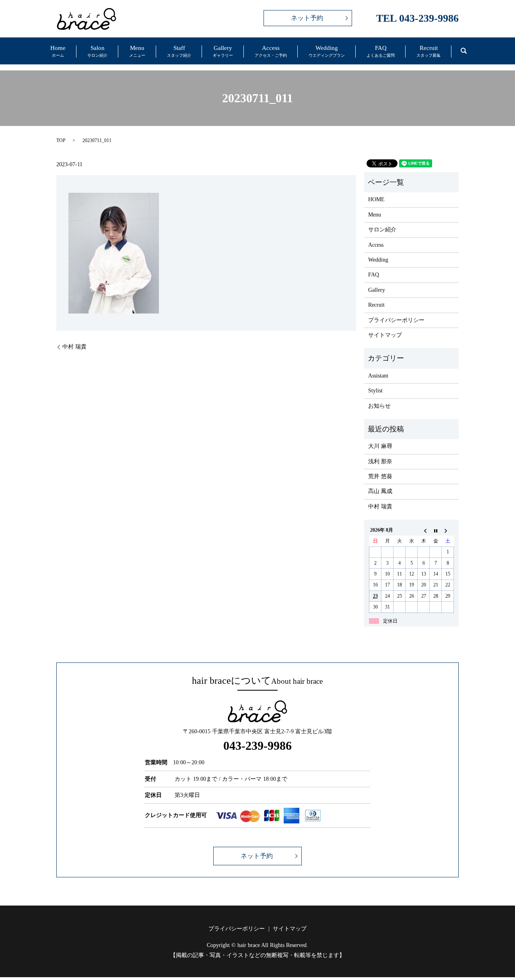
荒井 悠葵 (380, 476)
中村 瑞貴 (74, 347)
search (463, 51)
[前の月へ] (424, 530)
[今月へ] (436, 530)
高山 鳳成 (380, 491)
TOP (61, 140)
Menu (137, 51)
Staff (179, 51)
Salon (97, 51)
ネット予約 (307, 17)
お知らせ (379, 406)
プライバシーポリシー (396, 320)
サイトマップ (385, 335)
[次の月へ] (448, 530)
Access (271, 51)
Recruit (428, 51)
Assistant (378, 376)
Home (58, 51)
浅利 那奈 (380, 461)
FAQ (381, 51)
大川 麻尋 (380, 446)
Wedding (327, 51)
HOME (376, 199)
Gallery (223, 51)
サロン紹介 (382, 230)
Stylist (375, 391)
